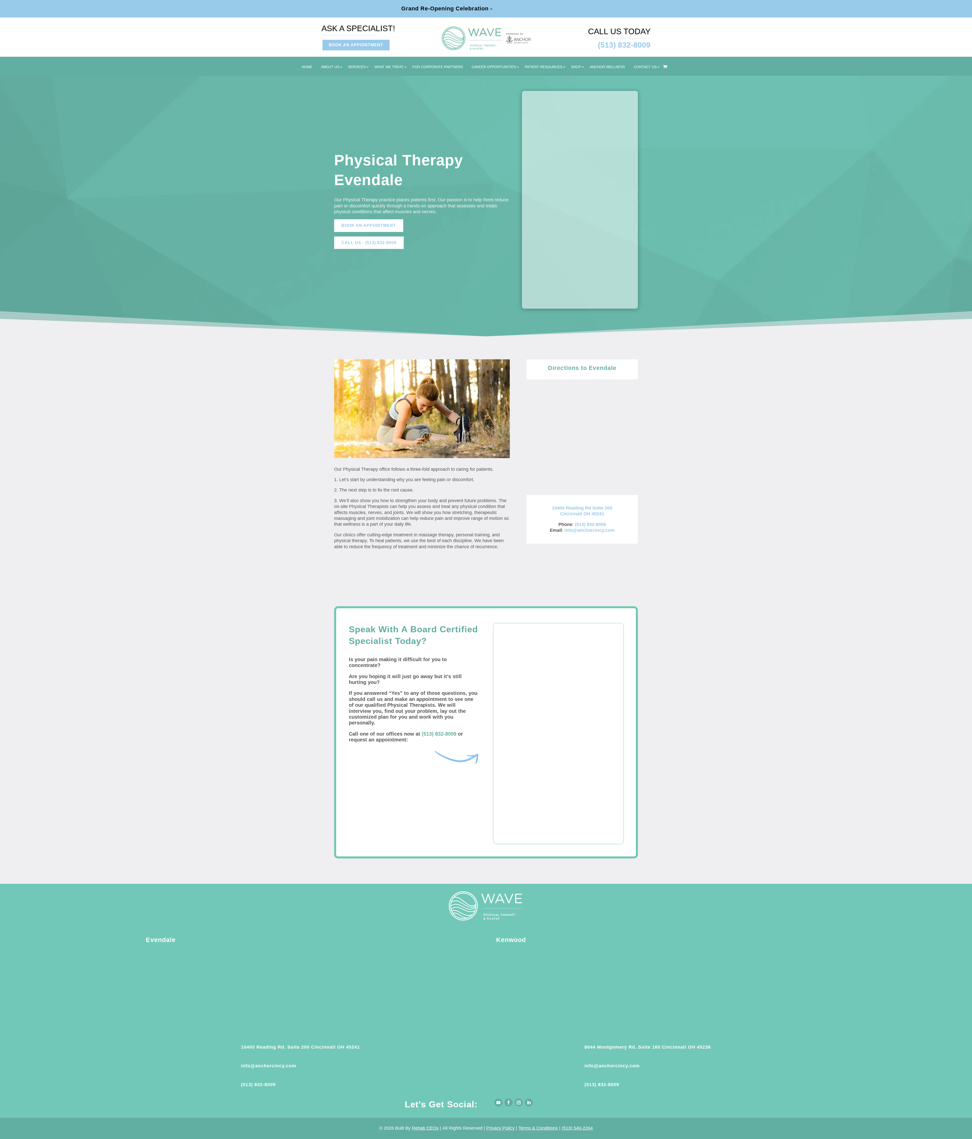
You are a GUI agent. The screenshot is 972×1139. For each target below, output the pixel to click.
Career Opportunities (494, 67)
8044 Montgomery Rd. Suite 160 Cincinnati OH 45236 (647, 1047)
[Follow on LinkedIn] (529, 1102)
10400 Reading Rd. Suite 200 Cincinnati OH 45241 (300, 1047)
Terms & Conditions (538, 1128)
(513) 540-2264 (577, 1128)
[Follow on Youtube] (498, 1102)
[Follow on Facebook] (508, 1102)
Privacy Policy (500, 1128)
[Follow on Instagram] (519, 1102)
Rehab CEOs (425, 1128)
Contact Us (645, 67)
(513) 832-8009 (590, 524)
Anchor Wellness (607, 67)
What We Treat (388, 67)
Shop (576, 67)
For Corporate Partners (437, 67)
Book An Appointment (356, 45)
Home (307, 67)
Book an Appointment (368, 225)
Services (357, 67)
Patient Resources (543, 67)
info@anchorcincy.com (589, 530)
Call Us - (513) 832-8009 (368, 243)
